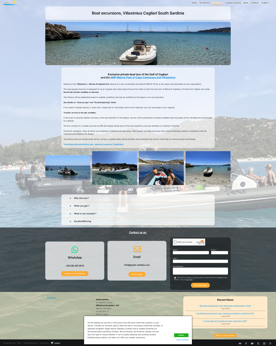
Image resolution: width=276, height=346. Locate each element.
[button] (47, 169)
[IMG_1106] (208, 168)
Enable (181, 335)
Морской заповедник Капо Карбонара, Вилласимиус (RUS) (225, 306)
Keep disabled (182, 340)
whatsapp (267, 333)
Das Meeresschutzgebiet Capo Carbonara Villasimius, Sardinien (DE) (225, 313)
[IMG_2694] (114, 168)
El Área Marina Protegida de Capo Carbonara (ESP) (225, 321)
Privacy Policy (189, 279)
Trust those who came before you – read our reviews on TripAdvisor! (94, 144)
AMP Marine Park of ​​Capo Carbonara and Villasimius (142, 77)
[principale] (161, 168)
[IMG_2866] (67, 168)
